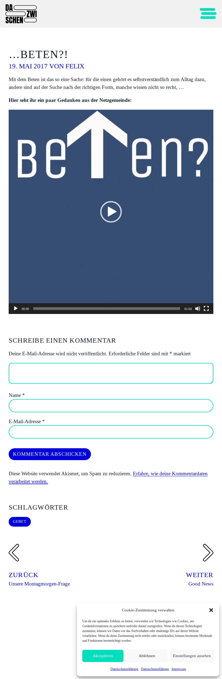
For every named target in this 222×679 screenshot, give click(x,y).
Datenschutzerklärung (124, 669)
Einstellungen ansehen (192, 656)
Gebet (20, 522)
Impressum (179, 669)
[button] (211, 610)
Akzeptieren (103, 656)
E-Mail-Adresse (27, 421)
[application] (111, 212)
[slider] (106, 308)
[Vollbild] (206, 308)
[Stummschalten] (197, 308)
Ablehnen (147, 656)
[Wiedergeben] (15, 308)
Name (17, 395)
